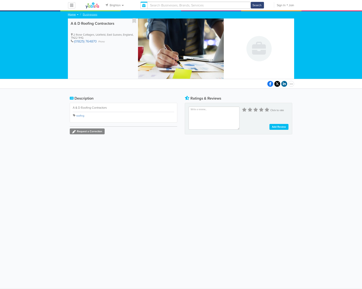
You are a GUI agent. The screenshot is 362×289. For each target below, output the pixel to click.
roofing (80, 116)
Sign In (281, 5)
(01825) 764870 (85, 41)
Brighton (115, 5)
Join (291, 5)
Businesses (90, 14)
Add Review (279, 127)
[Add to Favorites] (134, 20)
